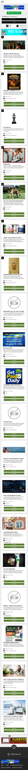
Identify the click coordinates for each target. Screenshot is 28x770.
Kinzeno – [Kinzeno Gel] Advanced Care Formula (12, 605)
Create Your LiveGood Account (12, 237)
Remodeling (6, 164)
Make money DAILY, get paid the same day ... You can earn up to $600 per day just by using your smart (13, 311)
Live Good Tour (7, 421)
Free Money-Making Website (11, 642)
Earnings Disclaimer (5, 767)
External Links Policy (17, 767)
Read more (14, 66)
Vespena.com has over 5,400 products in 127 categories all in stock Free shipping (13, 53)
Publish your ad (15, 13)
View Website (14, 68)
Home (2, 765)
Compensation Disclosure (16, 765)
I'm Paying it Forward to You (11, 90)
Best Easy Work (7, 348)
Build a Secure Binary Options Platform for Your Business (12, 495)
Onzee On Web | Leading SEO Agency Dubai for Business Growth (13, 716)
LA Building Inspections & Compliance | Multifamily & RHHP (12, 532)
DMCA (7, 765)
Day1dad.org (7, 127)
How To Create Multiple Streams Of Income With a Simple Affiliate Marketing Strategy (13, 679)
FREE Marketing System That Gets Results (13, 274)
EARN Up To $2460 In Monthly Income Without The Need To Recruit (13, 458)
